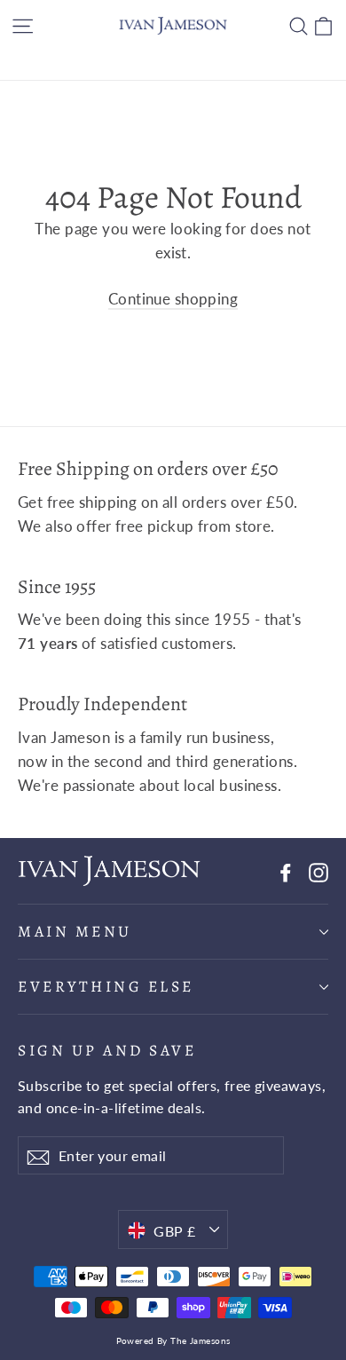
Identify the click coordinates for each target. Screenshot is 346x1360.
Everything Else (106, 986)
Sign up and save (107, 1050)
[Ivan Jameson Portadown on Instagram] (318, 871)
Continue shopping (173, 298)
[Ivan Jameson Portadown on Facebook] (285, 871)
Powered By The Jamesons (173, 1340)
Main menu (75, 931)
